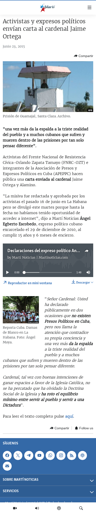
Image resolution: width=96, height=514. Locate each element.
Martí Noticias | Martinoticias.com (40, 257)
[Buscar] (81, 508)
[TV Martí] (15, 508)
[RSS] (71, 455)
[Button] (83, 56)
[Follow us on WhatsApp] (50, 455)
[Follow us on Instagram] (60, 455)
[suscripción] (7, 466)
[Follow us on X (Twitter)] (18, 455)
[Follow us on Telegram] (28, 455)
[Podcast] (59, 508)
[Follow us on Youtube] (39, 455)
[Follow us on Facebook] (7, 455)
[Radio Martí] (37, 508)
